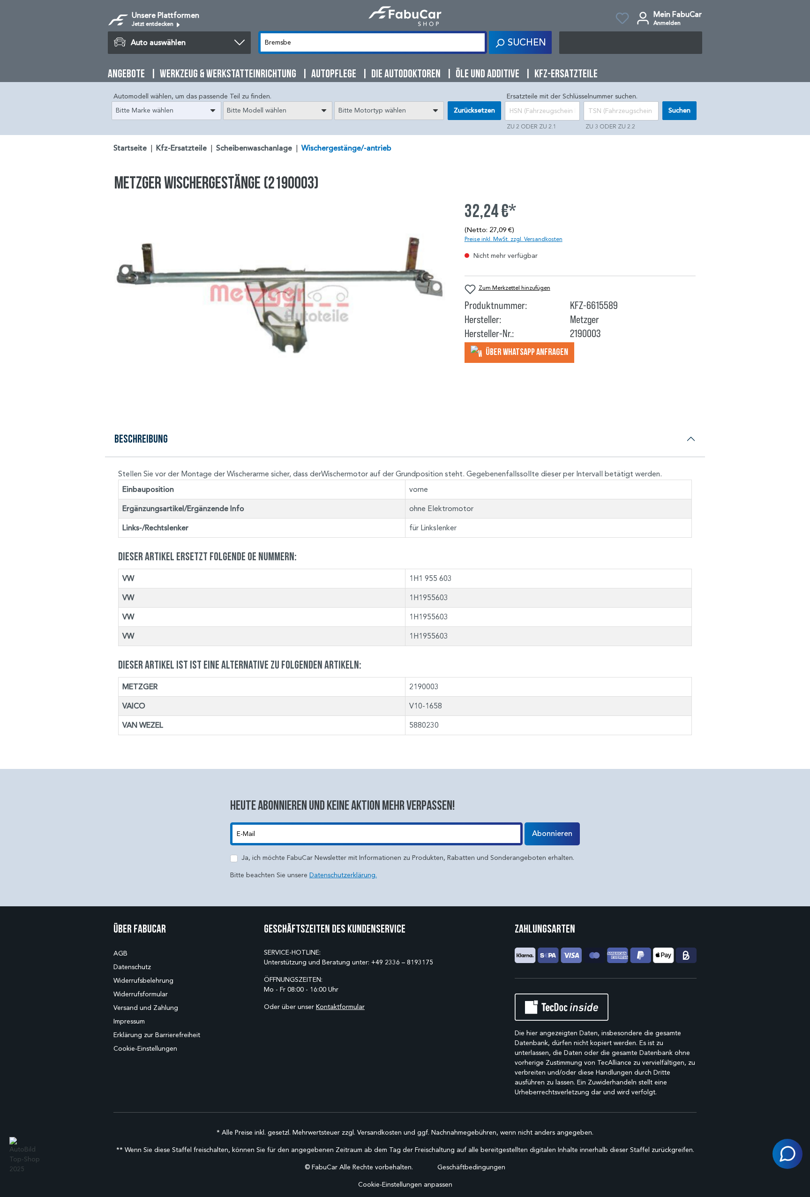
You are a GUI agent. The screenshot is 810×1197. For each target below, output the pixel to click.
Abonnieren (552, 833)
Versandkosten (379, 1133)
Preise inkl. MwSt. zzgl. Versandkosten (513, 238)
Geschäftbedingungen (471, 1167)
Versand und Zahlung (145, 1008)
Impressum (129, 1021)
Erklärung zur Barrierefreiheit (156, 1035)
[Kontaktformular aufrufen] (787, 1153)
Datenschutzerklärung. (343, 875)
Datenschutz (132, 967)
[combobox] (166, 110)
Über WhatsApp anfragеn (526, 351)
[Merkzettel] (622, 19)
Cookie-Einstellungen (145, 1049)
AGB (120, 953)
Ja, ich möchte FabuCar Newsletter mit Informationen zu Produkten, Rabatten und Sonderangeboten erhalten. (407, 858)
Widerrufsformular (140, 994)
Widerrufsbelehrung (143, 981)
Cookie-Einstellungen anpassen (405, 1185)
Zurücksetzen (474, 110)
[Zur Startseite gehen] (405, 16)
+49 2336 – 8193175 (402, 962)
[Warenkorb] (630, 42)
